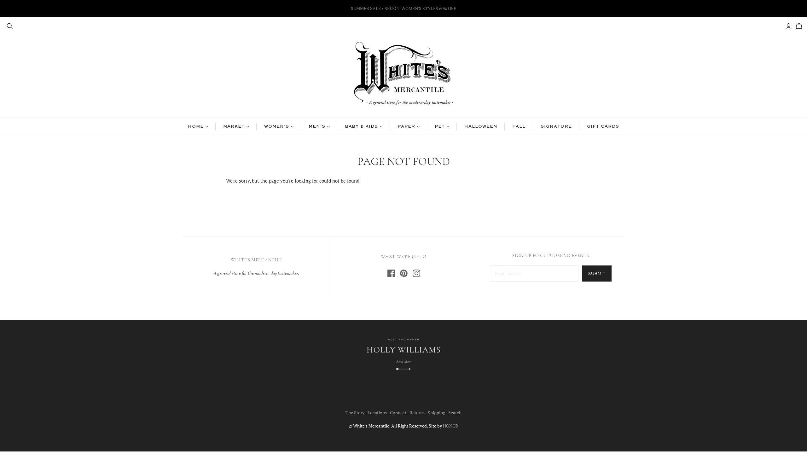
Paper (406, 127)
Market (234, 127)
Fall (518, 127)
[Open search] (10, 26)
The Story (354, 413)
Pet (440, 127)
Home (196, 127)
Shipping (436, 413)
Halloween (480, 127)
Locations (377, 413)
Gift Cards (603, 127)
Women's (276, 127)
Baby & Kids (361, 127)
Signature (556, 127)
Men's (317, 127)
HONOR (450, 426)
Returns (417, 413)
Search (455, 413)
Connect (398, 413)
